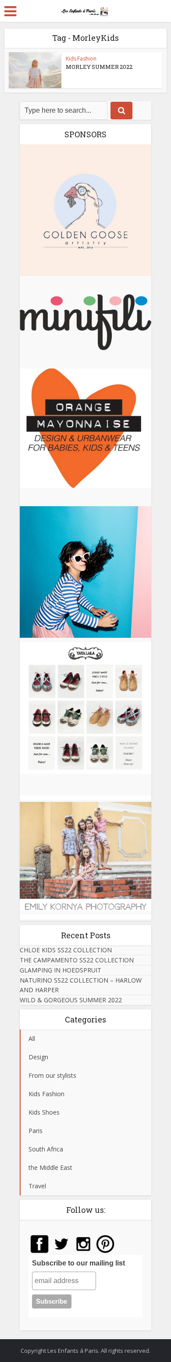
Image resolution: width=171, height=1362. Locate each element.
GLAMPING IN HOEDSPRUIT (60, 970)
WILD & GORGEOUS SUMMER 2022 (71, 1000)
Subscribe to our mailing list (78, 1263)
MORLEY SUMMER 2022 (99, 67)
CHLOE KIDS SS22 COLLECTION (66, 950)
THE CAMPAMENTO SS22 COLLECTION (77, 960)
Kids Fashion (81, 58)
